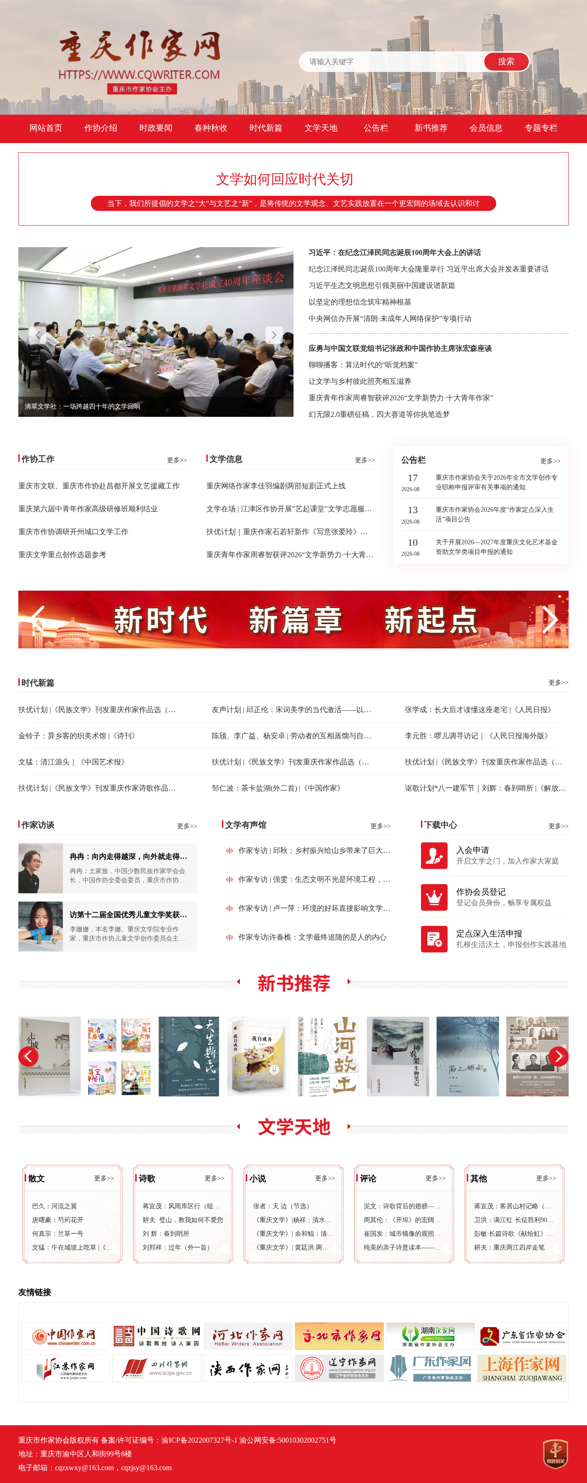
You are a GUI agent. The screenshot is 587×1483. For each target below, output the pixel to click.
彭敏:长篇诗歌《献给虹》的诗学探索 (514, 1233)
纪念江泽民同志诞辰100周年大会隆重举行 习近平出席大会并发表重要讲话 (429, 269)
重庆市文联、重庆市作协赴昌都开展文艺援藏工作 (99, 486)
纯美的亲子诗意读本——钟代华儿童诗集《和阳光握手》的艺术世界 (404, 1247)
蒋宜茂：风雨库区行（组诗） (183, 1206)
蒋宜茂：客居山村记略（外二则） (514, 1206)
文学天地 (321, 128)
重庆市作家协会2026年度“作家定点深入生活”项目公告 (495, 514)
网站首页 (45, 128)
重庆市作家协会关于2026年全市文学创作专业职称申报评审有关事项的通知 (497, 482)
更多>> (177, 460)
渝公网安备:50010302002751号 (288, 1440)
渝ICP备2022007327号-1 (199, 1440)
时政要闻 (155, 128)
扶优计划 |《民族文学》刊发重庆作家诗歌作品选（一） (108, 788)
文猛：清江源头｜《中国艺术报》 (73, 762)
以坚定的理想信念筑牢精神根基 (360, 302)
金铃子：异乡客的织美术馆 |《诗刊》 (78, 736)
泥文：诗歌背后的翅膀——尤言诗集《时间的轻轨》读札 (404, 1206)
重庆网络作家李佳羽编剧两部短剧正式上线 (276, 486)
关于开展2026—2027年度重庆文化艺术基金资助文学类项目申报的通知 (497, 547)
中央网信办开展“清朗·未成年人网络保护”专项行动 (390, 318)
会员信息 (486, 128)
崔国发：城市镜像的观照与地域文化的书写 (404, 1233)
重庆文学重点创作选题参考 (62, 555)
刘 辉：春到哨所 (166, 1233)
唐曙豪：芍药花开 (57, 1220)
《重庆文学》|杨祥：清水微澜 (293, 1220)
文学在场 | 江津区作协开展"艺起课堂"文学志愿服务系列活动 (303, 509)
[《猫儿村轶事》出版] (540, 1056)
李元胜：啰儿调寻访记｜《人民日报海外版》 (478, 736)
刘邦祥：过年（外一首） (178, 1247)
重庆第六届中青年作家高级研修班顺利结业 (88, 509)
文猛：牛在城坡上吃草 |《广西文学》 (72, 1247)
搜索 (506, 61)
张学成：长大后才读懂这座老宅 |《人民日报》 (480, 710)
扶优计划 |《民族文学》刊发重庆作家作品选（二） (487, 762)
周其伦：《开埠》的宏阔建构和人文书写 (404, 1220)
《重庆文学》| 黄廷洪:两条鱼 (293, 1247)
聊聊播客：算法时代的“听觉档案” (363, 365)
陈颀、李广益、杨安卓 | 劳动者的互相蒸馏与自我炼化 (299, 736)
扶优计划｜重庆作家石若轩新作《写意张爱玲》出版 (290, 532)
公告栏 (376, 128)
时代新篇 (265, 128)
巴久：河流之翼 (54, 1206)
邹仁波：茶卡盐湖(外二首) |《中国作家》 (278, 788)
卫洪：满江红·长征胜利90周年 (514, 1220)
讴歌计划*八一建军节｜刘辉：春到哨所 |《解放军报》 (493, 788)
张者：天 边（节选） (283, 1206)
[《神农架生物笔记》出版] (331, 1056)
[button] (274, 336)
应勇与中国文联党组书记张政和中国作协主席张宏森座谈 (400, 348)
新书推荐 (431, 128)
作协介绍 (100, 128)
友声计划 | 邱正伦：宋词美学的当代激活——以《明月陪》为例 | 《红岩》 (330, 710)
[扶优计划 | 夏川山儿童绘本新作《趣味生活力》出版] (53, 1056)
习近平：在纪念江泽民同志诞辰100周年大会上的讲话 (395, 252)
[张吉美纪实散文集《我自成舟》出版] (192, 1056)
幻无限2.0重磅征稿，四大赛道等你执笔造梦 (379, 414)
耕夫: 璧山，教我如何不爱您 (183, 1220)
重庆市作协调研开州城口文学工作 (73, 532)
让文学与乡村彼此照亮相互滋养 (360, 381)
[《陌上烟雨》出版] (401, 1056)
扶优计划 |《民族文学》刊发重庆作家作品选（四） (100, 710)
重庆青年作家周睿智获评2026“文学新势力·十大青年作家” (401, 398)
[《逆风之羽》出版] (471, 1056)
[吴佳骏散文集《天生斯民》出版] (122, 1056)
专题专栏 (541, 128)
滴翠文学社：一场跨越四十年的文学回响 (82, 406)
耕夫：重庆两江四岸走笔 (509, 1247)
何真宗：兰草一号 (57, 1233)
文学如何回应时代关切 (285, 179)
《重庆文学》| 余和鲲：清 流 (293, 1233)
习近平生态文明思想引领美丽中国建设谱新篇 (382, 285)
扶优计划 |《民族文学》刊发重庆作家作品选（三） (294, 762)
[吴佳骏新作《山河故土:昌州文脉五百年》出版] (262, 1056)
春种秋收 (210, 128)
